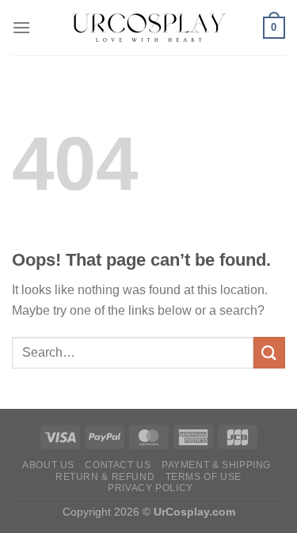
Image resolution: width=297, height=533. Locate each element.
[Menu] (21, 27)
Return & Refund (104, 476)
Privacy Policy (150, 487)
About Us (48, 465)
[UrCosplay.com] (149, 27)
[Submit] (269, 352)
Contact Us (117, 465)
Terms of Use (204, 476)
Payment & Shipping (216, 465)
